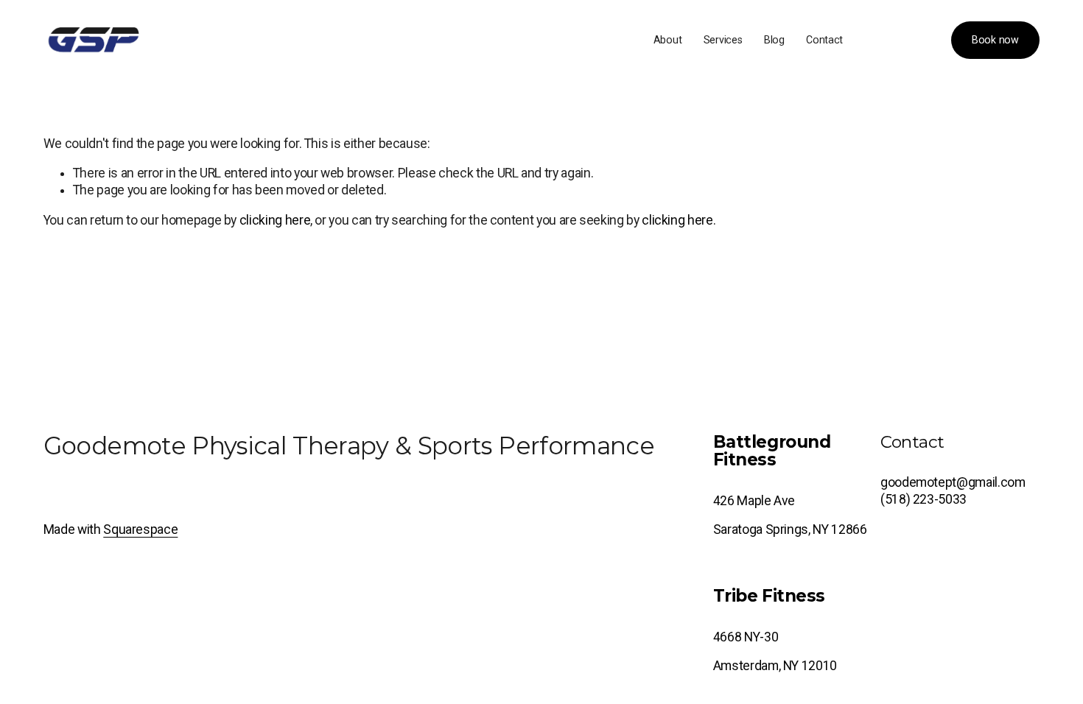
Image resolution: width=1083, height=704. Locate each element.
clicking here (274, 220)
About (667, 40)
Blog (774, 40)
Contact (824, 40)
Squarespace (140, 529)
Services (723, 40)
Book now (995, 40)
